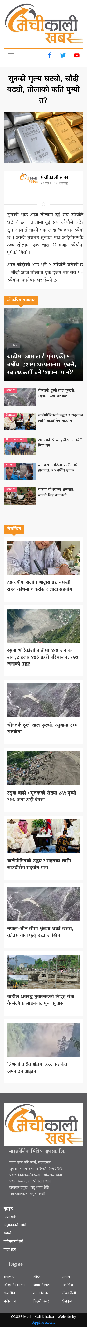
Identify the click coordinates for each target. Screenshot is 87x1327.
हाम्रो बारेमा (11, 1217)
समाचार (9, 1277)
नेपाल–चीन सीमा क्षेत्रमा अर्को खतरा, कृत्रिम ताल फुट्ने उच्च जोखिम (40, 932)
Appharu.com (43, 1323)
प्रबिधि (66, 1277)
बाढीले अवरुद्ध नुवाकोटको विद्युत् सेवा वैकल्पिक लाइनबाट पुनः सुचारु (40, 1000)
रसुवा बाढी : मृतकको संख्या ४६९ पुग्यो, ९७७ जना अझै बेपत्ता (42, 797)
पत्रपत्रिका (68, 1285)
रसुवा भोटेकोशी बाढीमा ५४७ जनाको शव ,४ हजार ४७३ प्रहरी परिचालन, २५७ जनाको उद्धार (42, 657)
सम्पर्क (8, 1233)
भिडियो (37, 1277)
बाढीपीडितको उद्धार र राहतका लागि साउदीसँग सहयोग (60, 418)
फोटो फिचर (40, 1293)
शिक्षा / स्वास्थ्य (14, 1285)
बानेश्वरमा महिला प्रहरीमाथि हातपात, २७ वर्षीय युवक (58, 468)
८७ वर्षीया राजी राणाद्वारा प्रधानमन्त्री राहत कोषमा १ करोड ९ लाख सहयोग (39, 586)
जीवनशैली (69, 1293)
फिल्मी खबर (41, 1301)
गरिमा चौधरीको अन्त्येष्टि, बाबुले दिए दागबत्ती (56, 492)
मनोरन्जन (10, 1301)
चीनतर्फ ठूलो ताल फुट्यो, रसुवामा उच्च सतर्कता (56, 393)
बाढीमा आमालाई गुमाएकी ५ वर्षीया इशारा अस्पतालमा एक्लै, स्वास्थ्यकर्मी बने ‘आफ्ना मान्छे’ (41, 365)
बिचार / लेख (41, 1285)
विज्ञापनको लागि (15, 1225)
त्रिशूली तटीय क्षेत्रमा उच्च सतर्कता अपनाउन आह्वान (38, 1068)
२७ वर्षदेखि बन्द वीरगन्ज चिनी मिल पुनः (60, 443)
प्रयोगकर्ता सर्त (13, 1241)
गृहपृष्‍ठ (8, 1208)
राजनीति (9, 1293)
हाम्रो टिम (10, 1250)
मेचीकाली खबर (54, 177)
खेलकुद (67, 1301)
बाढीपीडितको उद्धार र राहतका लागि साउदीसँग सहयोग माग (39, 865)
